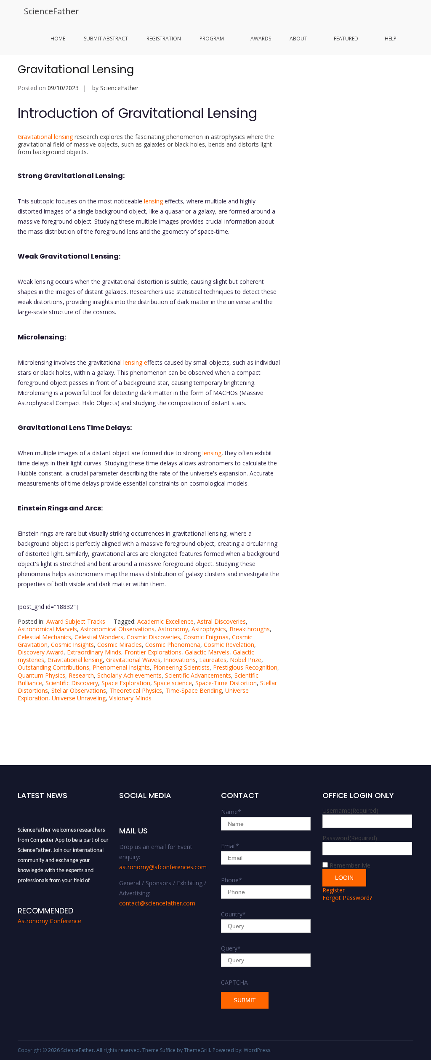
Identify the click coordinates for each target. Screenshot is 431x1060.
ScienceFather (51, 11)
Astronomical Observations (117, 629)
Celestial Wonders (98, 637)
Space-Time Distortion (226, 683)
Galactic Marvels (207, 652)
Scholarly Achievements (129, 675)
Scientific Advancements (198, 675)
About (298, 38)
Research (81, 675)
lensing (153, 201)
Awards (260, 38)
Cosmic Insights (72, 645)
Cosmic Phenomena (172, 645)
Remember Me (350, 865)
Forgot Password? (347, 898)
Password (349, 838)
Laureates (212, 660)
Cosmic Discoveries (153, 637)
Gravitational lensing (45, 137)
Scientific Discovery (71, 683)
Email (230, 846)
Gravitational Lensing (76, 69)
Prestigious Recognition (245, 667)
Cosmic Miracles (119, 645)
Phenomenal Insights (121, 667)
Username (350, 810)
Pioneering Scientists (181, 667)
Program (212, 38)
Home (58, 38)
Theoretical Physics (135, 690)
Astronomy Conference (49, 921)
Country (233, 914)
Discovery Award (41, 652)
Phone (231, 880)
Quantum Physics (41, 675)
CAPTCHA (234, 982)
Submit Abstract (106, 38)
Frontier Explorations (153, 652)
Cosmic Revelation (229, 645)
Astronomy (173, 629)
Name (231, 812)
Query (231, 948)
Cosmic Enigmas (206, 637)
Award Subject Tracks (75, 621)
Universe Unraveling (79, 698)
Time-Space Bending (193, 690)
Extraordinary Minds (94, 652)
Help (390, 38)
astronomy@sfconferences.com (163, 867)
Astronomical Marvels (47, 629)
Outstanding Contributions (53, 667)
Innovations (180, 660)
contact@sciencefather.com (157, 903)
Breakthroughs (249, 629)
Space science (173, 683)
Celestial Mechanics (44, 637)
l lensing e (133, 362)
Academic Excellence (165, 621)
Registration (163, 38)
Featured (346, 38)
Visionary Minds (130, 698)
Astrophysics (209, 629)
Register (333, 890)
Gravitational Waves (133, 660)
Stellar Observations (78, 690)
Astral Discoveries (221, 621)
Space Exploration (125, 683)
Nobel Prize (245, 660)
